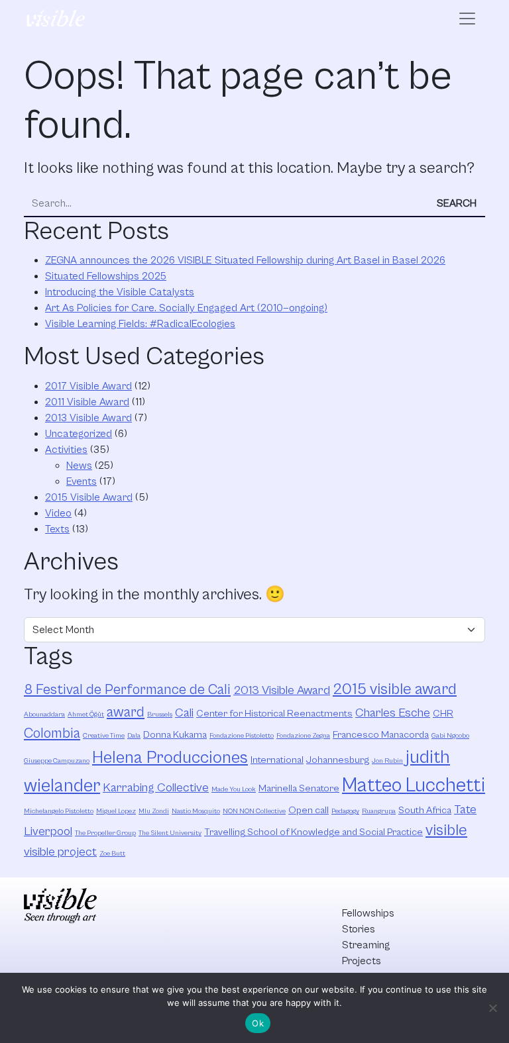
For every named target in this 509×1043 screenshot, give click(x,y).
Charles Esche (392, 713)
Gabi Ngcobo (450, 736)
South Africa (424, 810)
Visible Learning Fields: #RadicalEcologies (140, 324)
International (277, 760)
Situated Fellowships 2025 (105, 276)
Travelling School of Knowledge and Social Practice (313, 832)
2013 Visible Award (88, 418)
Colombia (52, 733)
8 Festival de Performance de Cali (127, 689)
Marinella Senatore (298, 788)
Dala (134, 736)
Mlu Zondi (154, 811)
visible (446, 830)
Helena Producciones (170, 758)
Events (81, 481)
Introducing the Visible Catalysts (119, 292)
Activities (66, 450)
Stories (358, 929)
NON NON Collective (254, 811)
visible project (60, 852)
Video (58, 513)
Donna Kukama (175, 734)
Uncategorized (78, 434)
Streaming (366, 945)
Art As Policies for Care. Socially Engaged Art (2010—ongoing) (186, 308)
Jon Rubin (387, 761)
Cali (184, 713)
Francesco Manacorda (381, 734)
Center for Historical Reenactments (274, 713)
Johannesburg (337, 760)
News (79, 466)
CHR (443, 713)
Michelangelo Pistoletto (58, 811)
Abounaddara (44, 715)
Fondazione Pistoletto (241, 736)
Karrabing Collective (156, 788)
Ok (258, 1023)
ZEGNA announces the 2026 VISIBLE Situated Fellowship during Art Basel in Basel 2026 (245, 260)
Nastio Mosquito (196, 811)
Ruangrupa (379, 811)
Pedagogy (345, 811)
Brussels (159, 715)
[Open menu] (467, 18)
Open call (308, 810)
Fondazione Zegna (303, 736)
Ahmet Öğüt (86, 715)
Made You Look (233, 789)
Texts (57, 529)
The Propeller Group (105, 833)
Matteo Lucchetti (413, 785)
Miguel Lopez (116, 811)
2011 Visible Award (87, 402)
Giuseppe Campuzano (56, 761)
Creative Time (104, 736)
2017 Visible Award (88, 386)
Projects (361, 961)
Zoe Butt (112, 854)
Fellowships (368, 913)
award (125, 712)
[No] (492, 1008)
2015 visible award (395, 689)
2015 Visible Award (89, 497)
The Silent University (170, 833)
